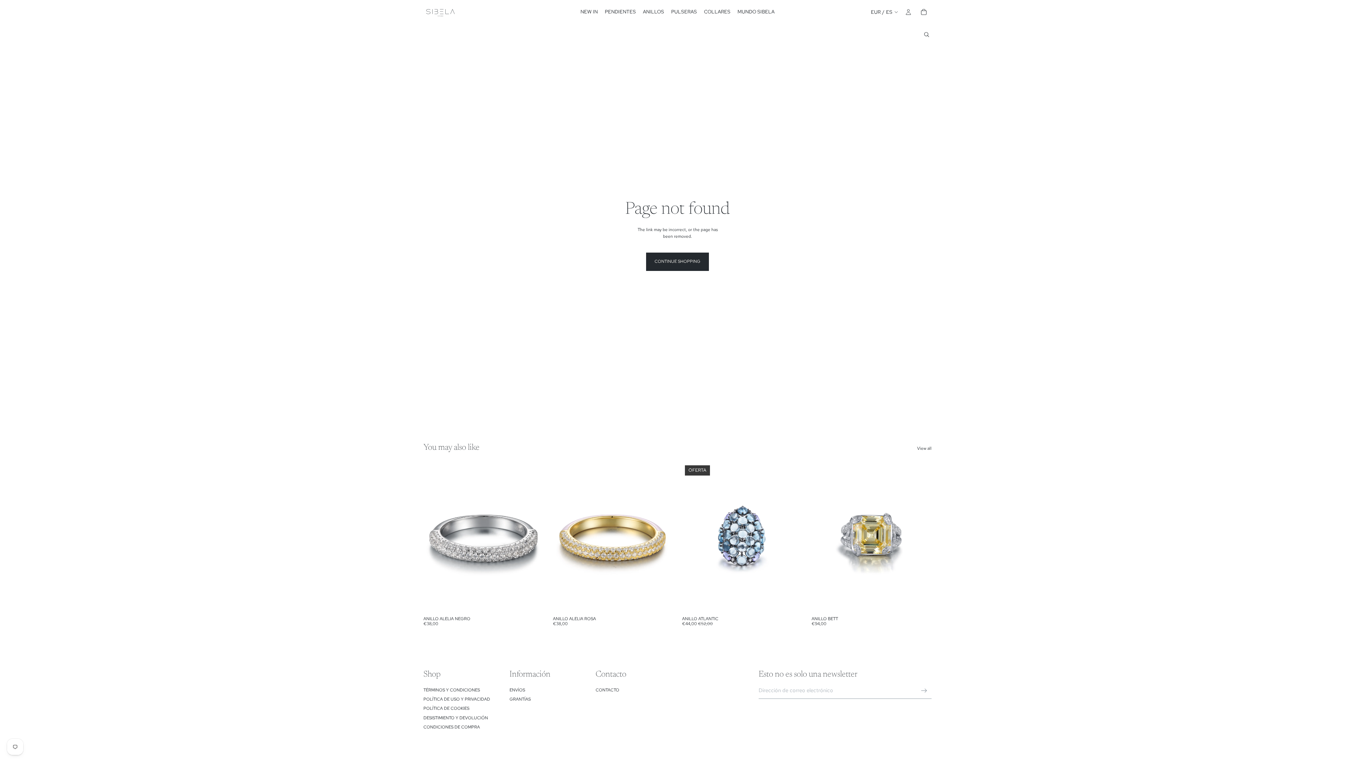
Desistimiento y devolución (455, 718)
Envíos (517, 690)
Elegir (538, 602)
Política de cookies (446, 708)
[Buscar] (926, 34)
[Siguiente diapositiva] (533, 537)
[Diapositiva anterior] (434, 537)
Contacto (607, 690)
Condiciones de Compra (451, 727)
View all (924, 448)
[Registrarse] (924, 690)
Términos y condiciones (451, 690)
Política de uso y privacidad (456, 699)
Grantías (520, 699)
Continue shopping (677, 261)
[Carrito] (924, 12)
